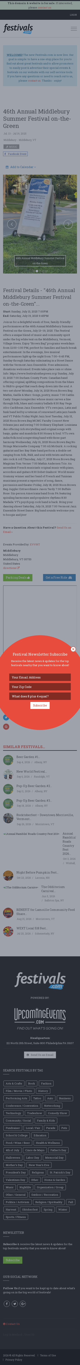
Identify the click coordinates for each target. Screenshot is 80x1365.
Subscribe (40, 705)
